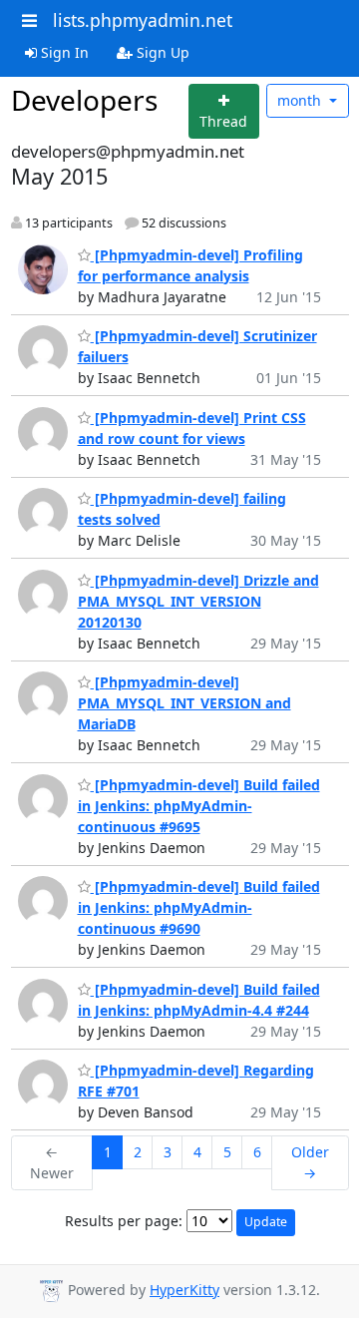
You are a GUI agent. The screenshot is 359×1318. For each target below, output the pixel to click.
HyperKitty (184, 1289)
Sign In (63, 52)
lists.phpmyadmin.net (142, 20)
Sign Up (161, 52)
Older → (310, 1162)
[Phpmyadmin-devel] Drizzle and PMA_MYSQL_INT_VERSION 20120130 (198, 601)
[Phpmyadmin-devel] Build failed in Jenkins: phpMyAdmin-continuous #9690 (199, 907)
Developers (84, 100)
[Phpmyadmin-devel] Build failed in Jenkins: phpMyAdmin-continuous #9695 (199, 805)
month (301, 100)
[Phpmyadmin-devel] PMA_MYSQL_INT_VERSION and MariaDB (184, 702)
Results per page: (123, 1220)
